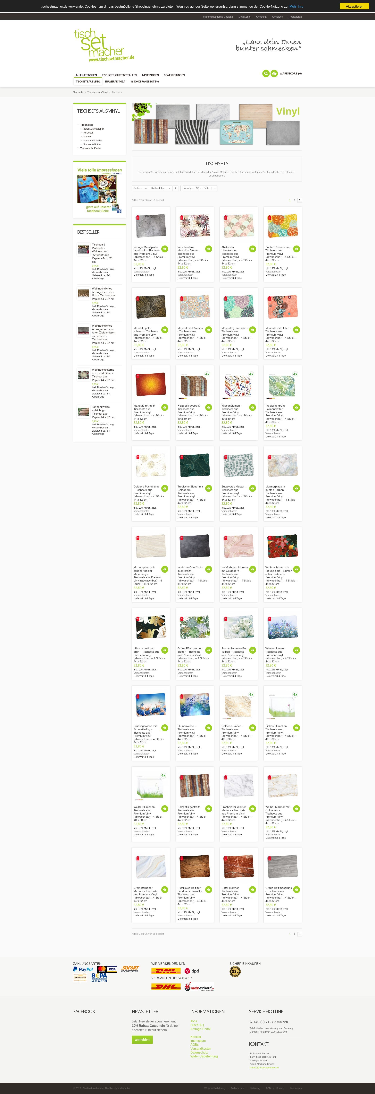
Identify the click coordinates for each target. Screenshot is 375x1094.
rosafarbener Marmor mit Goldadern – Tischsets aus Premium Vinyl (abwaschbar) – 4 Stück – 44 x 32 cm (237, 575)
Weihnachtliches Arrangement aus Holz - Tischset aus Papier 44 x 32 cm (103, 293)
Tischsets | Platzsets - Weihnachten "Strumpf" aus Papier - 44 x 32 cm (102, 253)
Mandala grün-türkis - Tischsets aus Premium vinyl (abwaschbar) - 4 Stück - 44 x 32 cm (236, 334)
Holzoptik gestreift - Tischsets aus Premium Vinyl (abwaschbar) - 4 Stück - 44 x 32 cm (193, 813)
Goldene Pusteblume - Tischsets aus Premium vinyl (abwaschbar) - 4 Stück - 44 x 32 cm (149, 493)
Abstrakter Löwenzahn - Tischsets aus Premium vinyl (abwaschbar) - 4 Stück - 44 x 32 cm (236, 255)
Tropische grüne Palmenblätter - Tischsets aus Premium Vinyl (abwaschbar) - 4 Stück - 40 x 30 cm (280, 414)
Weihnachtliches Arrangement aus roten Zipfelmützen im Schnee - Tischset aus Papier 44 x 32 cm (103, 334)
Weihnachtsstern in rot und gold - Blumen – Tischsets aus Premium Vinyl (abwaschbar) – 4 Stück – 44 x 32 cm (281, 575)
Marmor (87, 136)
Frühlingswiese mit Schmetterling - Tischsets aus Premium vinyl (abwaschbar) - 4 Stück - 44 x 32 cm (149, 734)
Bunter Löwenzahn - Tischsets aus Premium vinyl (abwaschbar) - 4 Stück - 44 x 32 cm (280, 254)
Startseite (78, 92)
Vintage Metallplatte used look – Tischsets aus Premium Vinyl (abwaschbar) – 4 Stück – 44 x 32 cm (149, 254)
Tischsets (86, 124)
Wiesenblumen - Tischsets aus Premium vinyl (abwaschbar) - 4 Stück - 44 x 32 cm (280, 655)
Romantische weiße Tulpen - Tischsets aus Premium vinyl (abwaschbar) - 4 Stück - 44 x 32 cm (236, 655)
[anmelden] (142, 1043)
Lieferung (255, 1088)
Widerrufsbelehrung (204, 1056)
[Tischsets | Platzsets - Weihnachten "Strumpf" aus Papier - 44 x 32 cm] (83, 249)
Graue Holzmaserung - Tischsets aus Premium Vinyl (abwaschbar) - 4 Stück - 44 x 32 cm (280, 894)
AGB (268, 1088)
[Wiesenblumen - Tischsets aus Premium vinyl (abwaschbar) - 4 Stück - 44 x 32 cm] (282, 627)
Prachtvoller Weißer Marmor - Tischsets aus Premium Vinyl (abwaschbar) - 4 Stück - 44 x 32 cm (236, 813)
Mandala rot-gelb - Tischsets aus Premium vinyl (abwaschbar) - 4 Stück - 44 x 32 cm (149, 412)
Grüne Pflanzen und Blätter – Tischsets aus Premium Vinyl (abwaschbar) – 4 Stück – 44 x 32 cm (193, 655)
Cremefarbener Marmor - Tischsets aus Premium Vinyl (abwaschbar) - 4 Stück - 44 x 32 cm (149, 894)
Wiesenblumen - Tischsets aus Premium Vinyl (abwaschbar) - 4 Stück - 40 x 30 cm (236, 412)
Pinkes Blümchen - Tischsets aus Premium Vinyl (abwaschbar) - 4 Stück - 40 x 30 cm (280, 732)
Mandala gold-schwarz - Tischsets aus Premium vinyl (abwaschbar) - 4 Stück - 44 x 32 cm (149, 334)
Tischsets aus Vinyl (97, 92)
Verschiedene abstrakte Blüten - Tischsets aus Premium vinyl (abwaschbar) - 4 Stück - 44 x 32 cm (193, 255)
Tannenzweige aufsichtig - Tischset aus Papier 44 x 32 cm (103, 412)
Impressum (198, 1040)
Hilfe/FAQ (197, 1025)
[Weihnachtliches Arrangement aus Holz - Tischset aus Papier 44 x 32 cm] (83, 293)
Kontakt (195, 1036)
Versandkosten (141, 271)
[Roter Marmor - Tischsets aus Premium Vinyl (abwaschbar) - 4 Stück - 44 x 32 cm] (238, 866)
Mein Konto (244, 16)
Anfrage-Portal (200, 1029)
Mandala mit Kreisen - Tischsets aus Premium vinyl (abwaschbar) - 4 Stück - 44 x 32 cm (193, 334)
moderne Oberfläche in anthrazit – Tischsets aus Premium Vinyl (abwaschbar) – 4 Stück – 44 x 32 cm (193, 575)
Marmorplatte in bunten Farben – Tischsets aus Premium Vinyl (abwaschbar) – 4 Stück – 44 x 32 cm (281, 494)
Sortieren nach (141, 188)
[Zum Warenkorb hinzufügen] (164, 249)
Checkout (261, 16)
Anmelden (277, 16)
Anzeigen (189, 188)
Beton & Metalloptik (93, 128)
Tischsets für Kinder (90, 148)
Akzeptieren (354, 6)
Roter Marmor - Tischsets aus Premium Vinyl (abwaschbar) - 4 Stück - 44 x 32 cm (236, 894)
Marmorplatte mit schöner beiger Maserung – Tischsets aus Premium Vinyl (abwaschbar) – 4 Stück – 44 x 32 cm (148, 575)
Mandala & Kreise (92, 140)
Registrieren (295, 16)
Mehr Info (296, 6)
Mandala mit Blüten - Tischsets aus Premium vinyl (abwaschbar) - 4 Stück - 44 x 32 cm (280, 334)
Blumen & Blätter (92, 144)
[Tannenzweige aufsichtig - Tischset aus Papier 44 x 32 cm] (83, 411)
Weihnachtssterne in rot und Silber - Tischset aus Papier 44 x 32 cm (103, 375)
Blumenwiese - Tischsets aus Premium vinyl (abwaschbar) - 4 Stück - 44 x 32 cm (193, 732)
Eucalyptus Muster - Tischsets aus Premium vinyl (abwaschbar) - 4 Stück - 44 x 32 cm (236, 493)
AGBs (194, 1044)
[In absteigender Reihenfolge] (175, 188)
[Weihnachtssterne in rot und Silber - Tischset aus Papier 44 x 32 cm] (83, 374)
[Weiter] (299, 200)
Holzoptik (88, 132)
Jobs (193, 1021)
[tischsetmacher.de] (187, 44)
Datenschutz (199, 1052)
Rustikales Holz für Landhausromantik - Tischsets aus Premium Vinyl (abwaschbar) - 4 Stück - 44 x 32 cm (193, 896)
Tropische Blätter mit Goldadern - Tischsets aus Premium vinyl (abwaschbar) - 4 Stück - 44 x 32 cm (193, 494)
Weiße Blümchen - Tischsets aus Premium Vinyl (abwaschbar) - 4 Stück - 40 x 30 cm (149, 813)
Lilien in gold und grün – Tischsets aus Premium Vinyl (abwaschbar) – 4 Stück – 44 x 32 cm (149, 655)
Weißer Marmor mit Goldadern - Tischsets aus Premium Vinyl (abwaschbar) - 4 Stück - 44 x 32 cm (280, 815)
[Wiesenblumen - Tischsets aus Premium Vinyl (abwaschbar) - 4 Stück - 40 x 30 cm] (238, 384)
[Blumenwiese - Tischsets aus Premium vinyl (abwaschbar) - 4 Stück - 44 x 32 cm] (195, 704)
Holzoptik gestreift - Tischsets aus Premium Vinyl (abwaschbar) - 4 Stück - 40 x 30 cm (193, 412)
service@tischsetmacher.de (264, 1067)
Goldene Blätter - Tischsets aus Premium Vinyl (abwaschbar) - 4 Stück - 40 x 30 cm (236, 732)
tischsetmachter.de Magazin (218, 16)
